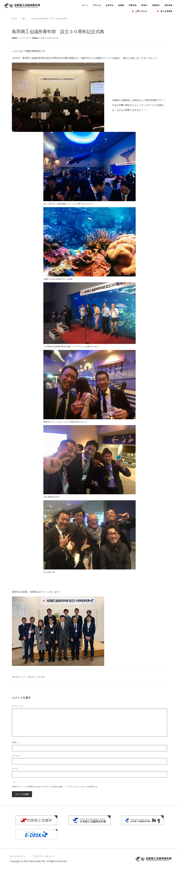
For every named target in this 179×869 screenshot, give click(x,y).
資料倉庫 (168, 5)
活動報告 (156, 5)
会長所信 (109, 5)
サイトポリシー (17, 856)
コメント (17, 706)
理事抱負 (133, 5)
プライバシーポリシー (43, 856)
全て (24, 677)
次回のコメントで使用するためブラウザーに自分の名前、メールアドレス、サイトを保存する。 (55, 786)
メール (16, 755)
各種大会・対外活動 (36, 677)
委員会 (144, 5)
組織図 (121, 5)
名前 (15, 742)
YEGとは (97, 5)
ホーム (85, 5)
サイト (15, 768)
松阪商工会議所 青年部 (49, 38)
